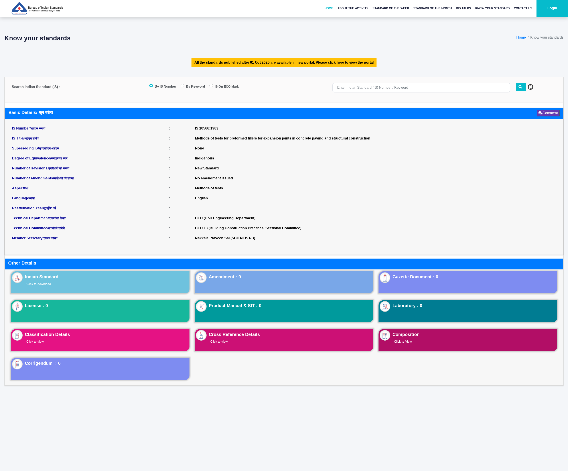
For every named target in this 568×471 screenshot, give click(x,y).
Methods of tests (209, 188)
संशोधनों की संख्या (64, 178)
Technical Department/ (39, 218)
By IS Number (165, 86)
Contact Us (523, 8)
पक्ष (26, 188)
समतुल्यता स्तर (59, 158)
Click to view (35, 341)
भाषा (32, 198)
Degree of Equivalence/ (39, 158)
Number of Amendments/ (43, 178)
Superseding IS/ (35, 148)
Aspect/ (20, 188)
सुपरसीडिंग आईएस (49, 148)
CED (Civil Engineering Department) (225, 218)
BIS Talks (463, 8)
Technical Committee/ (38, 228)
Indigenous (204, 158)
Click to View (403, 341)
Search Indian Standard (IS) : (36, 87)
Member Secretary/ (34, 238)
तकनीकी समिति (56, 228)
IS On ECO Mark (227, 86)
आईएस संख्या (38, 128)
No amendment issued (214, 178)
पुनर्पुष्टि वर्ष (50, 208)
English (201, 198)
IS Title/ (25, 138)
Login (552, 8)
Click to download (38, 284)
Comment (550, 113)
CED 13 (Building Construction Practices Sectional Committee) (248, 228)
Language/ (23, 198)
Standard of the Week (391, 8)
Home (329, 8)
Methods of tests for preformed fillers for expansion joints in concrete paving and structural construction (282, 138)
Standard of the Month (432, 8)
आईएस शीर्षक (31, 138)
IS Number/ (28, 128)
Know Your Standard (492, 8)
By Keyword (195, 86)
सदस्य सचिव (50, 238)
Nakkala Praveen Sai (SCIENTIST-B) (225, 238)
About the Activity (352, 8)
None (199, 148)
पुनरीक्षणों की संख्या (58, 168)
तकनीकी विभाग (58, 218)
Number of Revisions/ (40, 168)
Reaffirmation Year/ (34, 208)
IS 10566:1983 (206, 128)
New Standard (207, 168)
